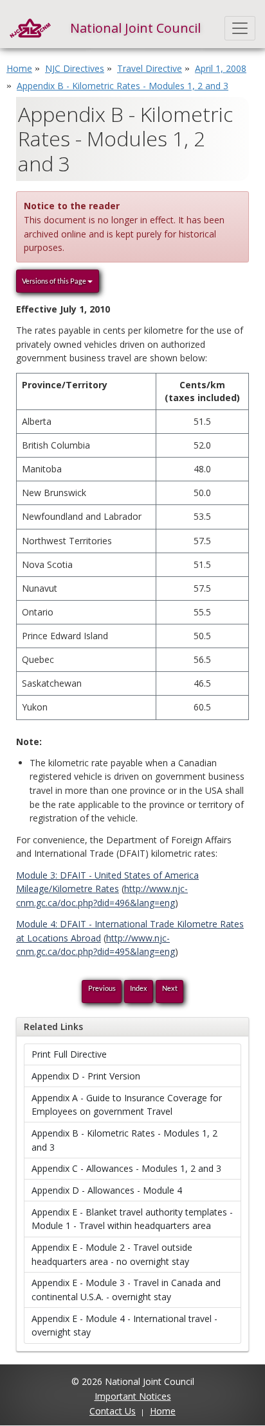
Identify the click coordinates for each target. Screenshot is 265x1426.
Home (19, 68)
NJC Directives (74, 68)
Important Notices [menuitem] (133, 1396)
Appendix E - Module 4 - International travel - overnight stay (124, 1325)
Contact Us (112, 1411)
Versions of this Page (54, 281)
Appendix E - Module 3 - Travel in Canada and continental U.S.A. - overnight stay (126, 1289)
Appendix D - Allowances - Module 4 (107, 1190)
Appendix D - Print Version (86, 1076)
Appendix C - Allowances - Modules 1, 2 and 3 (126, 1168)
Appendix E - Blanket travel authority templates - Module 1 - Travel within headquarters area (132, 1219)
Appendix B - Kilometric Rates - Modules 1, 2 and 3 (124, 1140)
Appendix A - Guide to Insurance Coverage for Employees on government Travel (127, 1105)
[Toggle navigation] (240, 28)
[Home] (30, 28)
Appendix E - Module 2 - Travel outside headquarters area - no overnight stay (112, 1254)
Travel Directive (149, 68)
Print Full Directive (69, 1054)
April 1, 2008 (220, 68)
